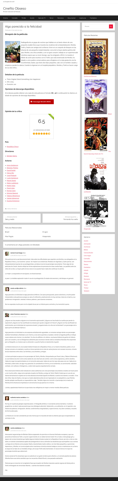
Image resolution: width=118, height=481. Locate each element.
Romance (61, 18)
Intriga (86, 273)
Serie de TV (42, 18)
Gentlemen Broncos (90, 76)
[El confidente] (96, 189)
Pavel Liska (11, 188)
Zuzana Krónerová (13, 201)
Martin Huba (11, 186)
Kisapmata (47, 236)
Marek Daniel (11, 180)
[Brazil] (96, 114)
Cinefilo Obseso (14, 8)
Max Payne (9, 236)
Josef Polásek (11, 175)
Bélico (86, 250)
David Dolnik (11, 170)
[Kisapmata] (96, 226)
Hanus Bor (10, 173)
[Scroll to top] (115, 478)
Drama (5, 18)
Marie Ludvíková (12, 183)
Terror (51, 18)
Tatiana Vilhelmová (13, 196)
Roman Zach (11, 191)
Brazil (7, 232)
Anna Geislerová (12, 165)
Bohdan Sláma (12, 156)
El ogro (45, 232)
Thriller (24, 18)
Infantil (86, 270)
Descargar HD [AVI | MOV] (42, 102)
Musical (86, 276)
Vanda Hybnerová (13, 198)
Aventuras (82, 18)
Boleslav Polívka (12, 168)
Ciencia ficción (88, 253)
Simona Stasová (12, 193)
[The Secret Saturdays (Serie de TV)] (96, 151)
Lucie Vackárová (12, 178)
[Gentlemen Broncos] (96, 74)
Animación (87, 244)
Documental (71, 18)
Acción (32, 18)
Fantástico (93, 18)
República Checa (12, 146)
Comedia (14, 18)
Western (86, 291)
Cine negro (87, 255)
